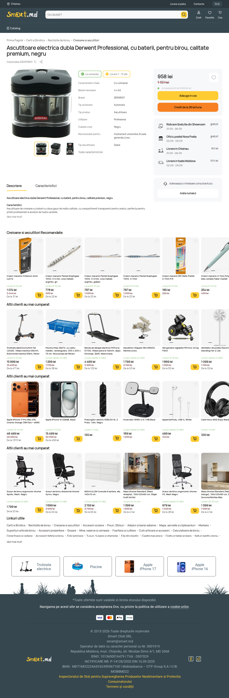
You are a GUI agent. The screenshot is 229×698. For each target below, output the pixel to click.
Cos (220, 17)
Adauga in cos (188, 96)
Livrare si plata (178, 4)
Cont (198, 17)
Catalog (15, 28)
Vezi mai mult (14, 217)
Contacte (199, 4)
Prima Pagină (15, 40)
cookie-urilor (179, 607)
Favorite (209, 17)
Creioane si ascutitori (86, 40)
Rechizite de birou (59, 40)
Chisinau (15, 3)
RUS (217, 4)
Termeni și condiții (120, 687)
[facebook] (190, 658)
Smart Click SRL (26, 695)
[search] (184, 15)
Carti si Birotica (35, 40)
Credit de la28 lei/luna (188, 107)
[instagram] (198, 658)
